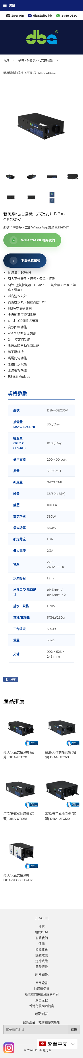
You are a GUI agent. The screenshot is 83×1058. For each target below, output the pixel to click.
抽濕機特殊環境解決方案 (42, 994)
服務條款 (41, 967)
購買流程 (41, 1000)
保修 (42, 944)
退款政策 (41, 955)
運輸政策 (41, 961)
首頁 (6, 60)
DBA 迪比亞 (43, 1050)
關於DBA (41, 932)
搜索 (42, 927)
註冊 (74, 1029)
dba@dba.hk (42, 15)
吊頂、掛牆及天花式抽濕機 (35, 60)
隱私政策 (41, 949)
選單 (12, 6)
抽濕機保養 (41, 989)
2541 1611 (18, 15)
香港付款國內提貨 (41, 1006)
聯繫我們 (41, 938)
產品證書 (41, 983)
